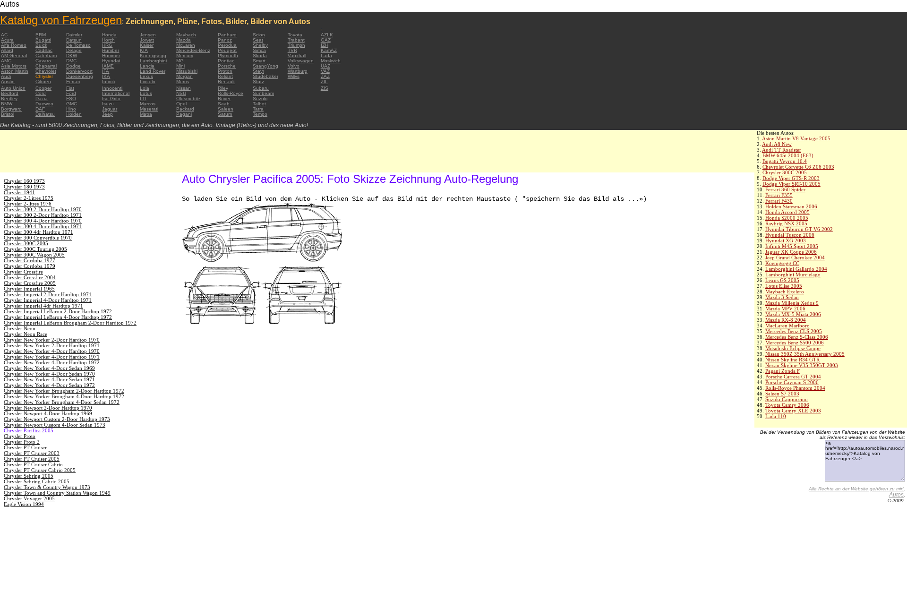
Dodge (73, 66)
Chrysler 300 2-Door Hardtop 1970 (43, 209)
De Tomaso (78, 45)
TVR (292, 50)
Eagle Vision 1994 (24, 504)
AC (4, 34)
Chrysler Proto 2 (22, 442)
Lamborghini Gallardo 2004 (796, 269)
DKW (71, 55)
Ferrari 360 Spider (785, 189)
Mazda (183, 40)
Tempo (260, 114)
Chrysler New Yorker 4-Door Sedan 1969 (49, 368)
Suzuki (260, 98)
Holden (74, 114)
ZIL (324, 81)
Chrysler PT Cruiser (25, 447)
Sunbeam (263, 93)
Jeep (107, 114)
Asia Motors (13, 66)
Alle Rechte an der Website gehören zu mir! (856, 488)
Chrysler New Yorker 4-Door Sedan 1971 (49, 379)
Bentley (9, 98)
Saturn (225, 114)
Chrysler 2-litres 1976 (27, 203)
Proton (225, 71)
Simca (259, 50)
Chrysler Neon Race (25, 334)
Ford (71, 93)
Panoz (225, 40)
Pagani (184, 114)
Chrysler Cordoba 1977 (29, 260)
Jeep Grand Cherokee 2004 (795, 257)
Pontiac (226, 60)
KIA (144, 50)
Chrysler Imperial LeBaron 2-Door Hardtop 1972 (58, 311)
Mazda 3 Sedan (782, 297)
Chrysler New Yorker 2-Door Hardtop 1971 (52, 345)
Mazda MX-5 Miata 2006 (793, 314)
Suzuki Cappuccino (786, 399)
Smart (259, 60)
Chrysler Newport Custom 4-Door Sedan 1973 (54, 425)
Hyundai (111, 60)
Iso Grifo (111, 98)
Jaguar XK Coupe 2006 (791, 252)
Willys (293, 76)
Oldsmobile (188, 98)
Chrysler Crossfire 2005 (30, 283)
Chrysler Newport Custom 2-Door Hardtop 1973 (57, 419)
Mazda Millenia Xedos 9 (792, 303)
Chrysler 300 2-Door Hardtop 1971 (43, 215)
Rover (224, 98)
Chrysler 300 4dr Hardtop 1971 (38, 232)
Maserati (149, 109)
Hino (71, 109)
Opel (181, 103)
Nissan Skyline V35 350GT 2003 (801, 365)
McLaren (185, 45)
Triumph (296, 45)
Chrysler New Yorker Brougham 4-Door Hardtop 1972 (64, 396)
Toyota (295, 34)
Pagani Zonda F (782, 371)
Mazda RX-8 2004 (785, 320)
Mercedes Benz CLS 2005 (793, 331)
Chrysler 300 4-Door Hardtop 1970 (43, 220)
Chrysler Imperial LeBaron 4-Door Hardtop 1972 (58, 317)
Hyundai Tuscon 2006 (789, 235)
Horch (108, 40)
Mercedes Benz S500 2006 (794, 342)
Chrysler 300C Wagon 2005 (34, 254)
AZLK (327, 34)
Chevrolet (45, 71)
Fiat (70, 88)
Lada (326, 55)
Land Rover (152, 71)
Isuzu (108, 103)
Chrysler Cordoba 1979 (29, 266)
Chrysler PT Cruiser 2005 (32, 459)
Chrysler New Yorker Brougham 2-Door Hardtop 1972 (64, 391)
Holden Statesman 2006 (791, 206)
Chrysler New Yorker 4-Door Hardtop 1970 (52, 351)
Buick (41, 45)
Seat (258, 40)
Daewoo (44, 103)
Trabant (296, 40)
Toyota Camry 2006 (787, 405)
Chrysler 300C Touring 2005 (35, 249)
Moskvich (331, 60)
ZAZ (325, 76)
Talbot (259, 103)
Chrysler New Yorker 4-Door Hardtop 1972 (52, 362)
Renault (226, 81)
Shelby (260, 45)
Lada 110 (775, 416)
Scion (259, 34)
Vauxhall (297, 55)
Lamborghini (153, 60)
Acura (7, 40)
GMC (71, 103)
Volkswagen (301, 60)
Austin (8, 81)
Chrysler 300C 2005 (784, 172)
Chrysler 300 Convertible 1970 (38, 237)
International (115, 93)
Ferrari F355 (779, 195)
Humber (110, 50)
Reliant (225, 76)
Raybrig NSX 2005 (786, 223)
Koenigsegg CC (782, 263)
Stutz (258, 81)
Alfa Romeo (13, 45)
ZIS (324, 88)
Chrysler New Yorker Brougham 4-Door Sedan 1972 (62, 402)
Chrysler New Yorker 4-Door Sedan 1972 (49, 385)
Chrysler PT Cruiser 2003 (32, 453)
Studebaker (265, 76)
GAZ (326, 40)
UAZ (325, 66)
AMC (6, 60)
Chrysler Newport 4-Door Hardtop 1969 (48, 413)
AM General (14, 55)
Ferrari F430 (779, 201)
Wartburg (298, 71)
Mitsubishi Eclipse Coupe (793, 348)
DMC (71, 60)
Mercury (184, 55)
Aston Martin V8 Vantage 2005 (796, 138)
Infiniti (108, 81)
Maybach (186, 34)
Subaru (261, 88)
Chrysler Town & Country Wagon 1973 (47, 487)
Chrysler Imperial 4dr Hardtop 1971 (43, 306)
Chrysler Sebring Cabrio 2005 (36, 481)
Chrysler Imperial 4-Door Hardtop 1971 (48, 300)
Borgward (11, 109)
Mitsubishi (186, 71)
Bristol (7, 114)
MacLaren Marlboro (787, 325)
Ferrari (73, 81)
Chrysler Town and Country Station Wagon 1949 (57, 493)
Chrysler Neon (19, 328)
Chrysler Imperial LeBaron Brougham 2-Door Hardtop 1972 (70, 323)
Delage (74, 50)
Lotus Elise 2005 (783, 286)
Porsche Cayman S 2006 (792, 382)
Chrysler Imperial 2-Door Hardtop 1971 (48, 294)
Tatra (258, 109)
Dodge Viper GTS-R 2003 (791, 178)
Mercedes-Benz (193, 50)
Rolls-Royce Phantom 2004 (795, 388)
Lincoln (147, 81)
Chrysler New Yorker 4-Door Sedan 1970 (49, 374)
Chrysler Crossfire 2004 (30, 277)
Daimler (74, 34)
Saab (224, 103)
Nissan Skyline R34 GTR (792, 359)
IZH (324, 45)
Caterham (46, 55)
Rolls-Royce (230, 93)
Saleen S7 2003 (782, 393)
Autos (896, 494)
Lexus (146, 76)
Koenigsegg (153, 55)
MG (180, 60)
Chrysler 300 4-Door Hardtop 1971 (43, 226)
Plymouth (228, 55)
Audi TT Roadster (781, 150)
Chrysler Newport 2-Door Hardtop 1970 (48, 408)
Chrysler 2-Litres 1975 (28, 198)
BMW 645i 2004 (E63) (787, 155)
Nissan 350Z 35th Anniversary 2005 (805, 354)
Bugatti (43, 40)
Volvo (293, 66)
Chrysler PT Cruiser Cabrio (33, 464)
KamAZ (329, 50)
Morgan (184, 76)
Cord (40, 93)
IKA (106, 76)
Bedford (9, 93)
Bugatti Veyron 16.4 (784, 161)
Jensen (148, 34)
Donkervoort (79, 71)
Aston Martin (14, 71)
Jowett (147, 40)
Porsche (227, 66)
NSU (181, 93)
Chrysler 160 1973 (24, 181)
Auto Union (13, 88)
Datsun (74, 40)
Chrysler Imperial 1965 (29, 289)
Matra (146, 114)
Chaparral (46, 66)
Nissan (183, 88)
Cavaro (43, 60)
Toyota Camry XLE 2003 (793, 410)
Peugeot (227, 50)
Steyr (258, 71)
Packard (185, 109)
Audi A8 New (777, 144)
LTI (143, 98)
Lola (144, 88)
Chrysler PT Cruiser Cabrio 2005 (40, 470)
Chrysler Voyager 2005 (29, 498)
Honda (109, 34)
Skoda (260, 55)
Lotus (146, 93)
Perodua (227, 45)
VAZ (325, 71)
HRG (107, 45)
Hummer (111, 55)
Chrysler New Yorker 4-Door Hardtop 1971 (52, 357)
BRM (40, 34)
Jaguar (109, 109)
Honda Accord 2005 (787, 212)
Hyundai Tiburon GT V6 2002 (799, 229)
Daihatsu (45, 114)
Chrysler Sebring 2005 (28, 476)
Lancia (147, 66)
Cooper (43, 88)
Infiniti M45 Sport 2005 (791, 246)
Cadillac (43, 50)
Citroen (43, 81)
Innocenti (112, 88)
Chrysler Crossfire (23, 272)
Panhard (227, 34)
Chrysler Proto (19, 436)
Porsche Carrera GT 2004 (793, 376)
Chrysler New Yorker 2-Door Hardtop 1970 (52, 340)
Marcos (147, 103)
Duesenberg (79, 76)
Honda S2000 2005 (786, 218)
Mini (180, 66)
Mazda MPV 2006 (785, 308)
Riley (223, 88)
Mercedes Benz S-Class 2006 (796, 337)
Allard (7, 50)
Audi (6, 76)
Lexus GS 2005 (782, 280)
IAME (108, 66)
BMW (6, 103)
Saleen (225, 109)
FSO (71, 98)
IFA (105, 71)
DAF (40, 109)
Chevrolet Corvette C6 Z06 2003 (798, 167)
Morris (182, 81)
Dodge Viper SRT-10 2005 (791, 184)
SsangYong (265, 66)
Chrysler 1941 (19, 192)
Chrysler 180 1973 (24, 186)
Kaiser (147, 45)
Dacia (41, 98)
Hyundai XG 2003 (785, 240)
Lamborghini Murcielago (793, 274)
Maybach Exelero (784, 291)
